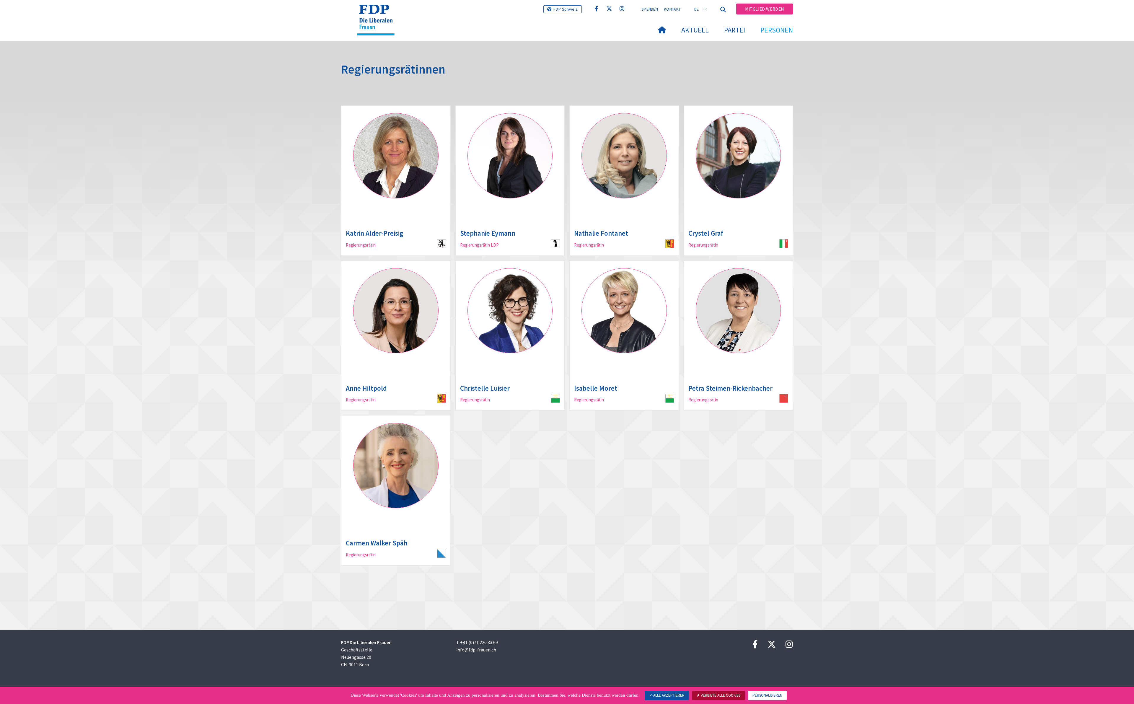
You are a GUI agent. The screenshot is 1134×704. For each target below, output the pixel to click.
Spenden (649, 9)
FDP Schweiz (565, 9)
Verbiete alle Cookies (720, 695)
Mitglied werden (764, 9)
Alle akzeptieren (668, 695)
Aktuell (695, 30)
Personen (776, 30)
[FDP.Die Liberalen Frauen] (378, 12)
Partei (734, 30)
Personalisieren (767, 695)
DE (696, 9)
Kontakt (672, 9)
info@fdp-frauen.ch (476, 650)
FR (705, 9)
